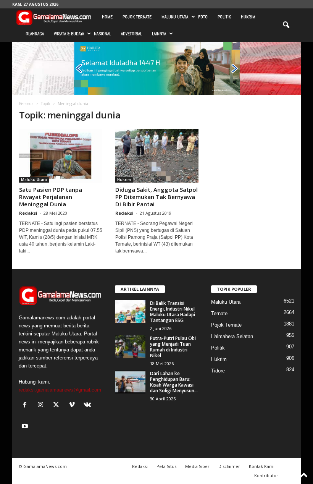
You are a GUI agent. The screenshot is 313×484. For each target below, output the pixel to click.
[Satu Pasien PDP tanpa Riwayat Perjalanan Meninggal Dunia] (60, 156)
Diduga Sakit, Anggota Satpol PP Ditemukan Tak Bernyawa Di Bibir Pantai (156, 197)
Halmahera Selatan (232, 336)
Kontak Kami (261, 466)
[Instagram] (42, 405)
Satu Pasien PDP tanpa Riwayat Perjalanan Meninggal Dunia (50, 197)
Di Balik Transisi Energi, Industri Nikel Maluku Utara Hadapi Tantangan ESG (172, 312)
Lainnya (159, 33)
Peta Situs (166, 466)
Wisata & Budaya (69, 33)
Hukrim (248, 16)
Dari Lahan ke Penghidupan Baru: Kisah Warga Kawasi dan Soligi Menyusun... (174, 382)
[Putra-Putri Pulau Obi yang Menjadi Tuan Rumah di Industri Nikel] (130, 346)
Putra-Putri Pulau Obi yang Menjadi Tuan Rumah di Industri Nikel (173, 347)
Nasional (102, 33)
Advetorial (131, 33)
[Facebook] (26, 405)
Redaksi (28, 213)
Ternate (219, 313)
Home (107, 16)
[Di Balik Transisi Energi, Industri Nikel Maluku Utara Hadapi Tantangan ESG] (130, 311)
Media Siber (197, 466)
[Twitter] (58, 405)
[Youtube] (26, 427)
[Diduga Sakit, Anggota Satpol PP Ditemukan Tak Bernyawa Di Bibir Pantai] (156, 156)
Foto (203, 16)
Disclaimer (229, 466)
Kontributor (266, 475)
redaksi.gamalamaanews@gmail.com (60, 390)
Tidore (218, 371)
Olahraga (35, 33)
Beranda (26, 103)
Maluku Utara (174, 16)
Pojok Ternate (137, 16)
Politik (224, 16)
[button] (286, 25)
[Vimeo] (73, 405)
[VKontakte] (88, 405)
